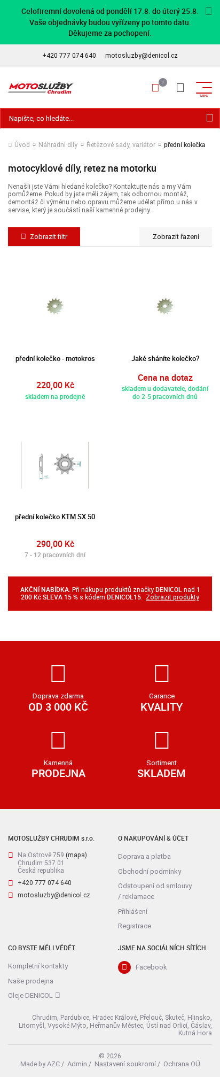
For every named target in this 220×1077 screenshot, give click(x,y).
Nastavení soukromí (125, 1064)
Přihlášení (132, 911)
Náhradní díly (57, 145)
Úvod (22, 145)
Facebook (151, 967)
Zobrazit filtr (48, 237)
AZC (53, 1064)
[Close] (209, 12)
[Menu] (180, 88)
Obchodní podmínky (149, 871)
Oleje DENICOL (30, 995)
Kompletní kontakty (38, 966)
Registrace (134, 926)
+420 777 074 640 (69, 55)
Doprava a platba (144, 856)
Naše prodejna (30, 981)
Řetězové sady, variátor (121, 145)
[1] (209, 118)
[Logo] (40, 88)
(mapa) (76, 855)
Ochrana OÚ (181, 1064)
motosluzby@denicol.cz (141, 55)
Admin (77, 1064)
